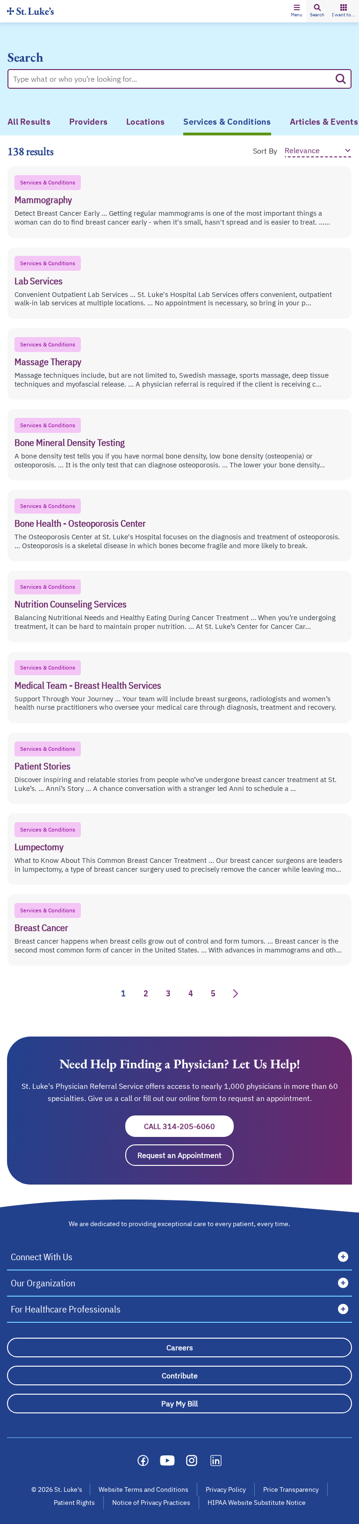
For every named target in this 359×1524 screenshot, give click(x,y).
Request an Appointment (185, 1155)
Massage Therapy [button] (47, 361)
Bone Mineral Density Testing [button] (69, 442)
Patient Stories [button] (42, 766)
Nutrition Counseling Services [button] (70, 604)
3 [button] (168, 993)
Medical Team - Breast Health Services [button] (87, 685)
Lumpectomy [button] (39, 846)
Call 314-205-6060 (189, 1126)
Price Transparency (291, 1489)
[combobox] (172, 79)
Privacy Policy (226, 1489)
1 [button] (123, 993)
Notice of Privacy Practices (151, 1502)
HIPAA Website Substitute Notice (257, 1502)
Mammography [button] (43, 199)
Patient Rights (74, 1502)
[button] (296, 11)
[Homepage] (30, 10)
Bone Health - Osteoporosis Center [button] (80, 523)
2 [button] (146, 993)
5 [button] (213, 993)
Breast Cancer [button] (41, 927)
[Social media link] (143, 1460)
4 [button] (190, 993)
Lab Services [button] (38, 281)
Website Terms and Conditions (143, 1489)
